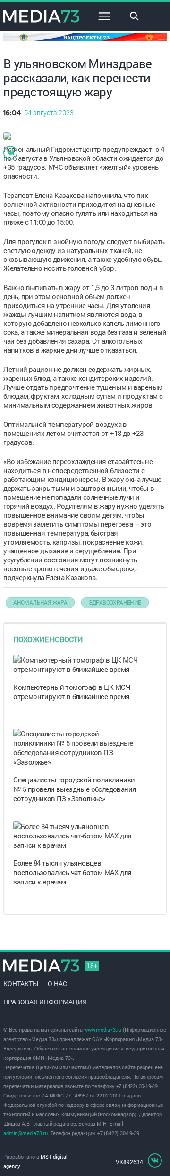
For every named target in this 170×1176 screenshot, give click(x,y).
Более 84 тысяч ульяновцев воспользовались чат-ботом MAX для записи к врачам (72, 872)
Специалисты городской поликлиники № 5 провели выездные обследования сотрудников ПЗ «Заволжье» (74, 789)
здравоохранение (115, 602)
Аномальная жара (40, 602)
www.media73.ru (102, 1029)
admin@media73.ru (25, 1133)
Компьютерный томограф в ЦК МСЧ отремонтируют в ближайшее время (71, 691)
